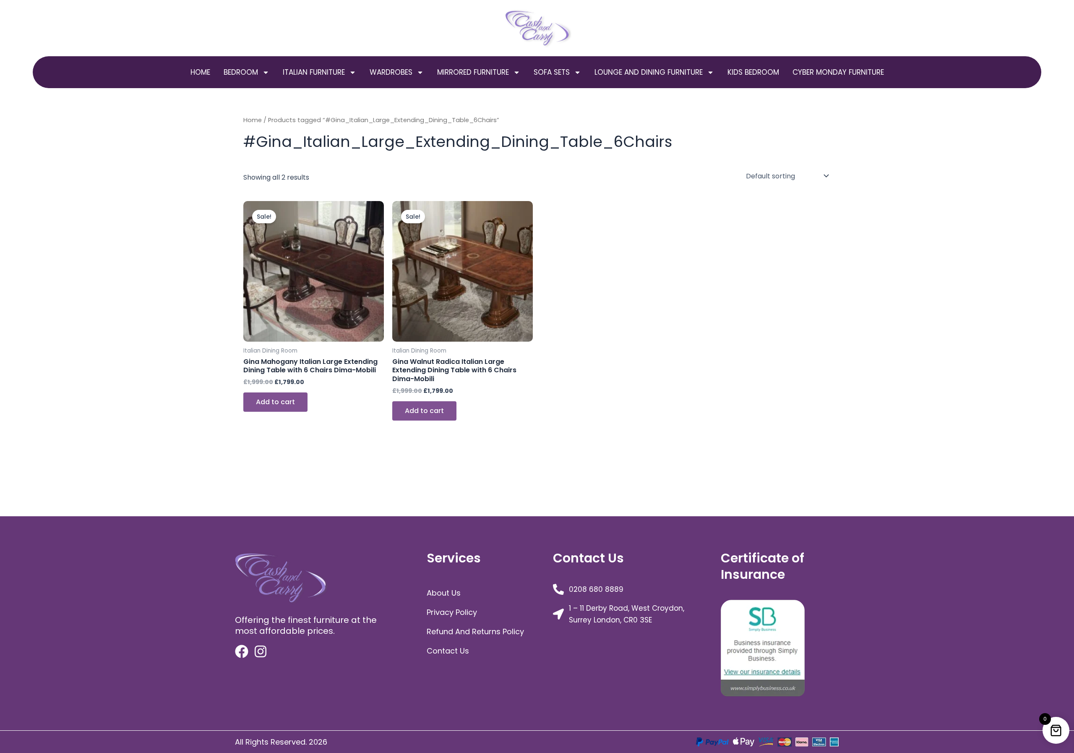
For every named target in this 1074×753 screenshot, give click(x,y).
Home (200, 72)
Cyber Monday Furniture (838, 72)
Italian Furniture (314, 72)
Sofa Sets (552, 72)
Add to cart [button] (275, 402)
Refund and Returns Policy (475, 631)
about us (444, 593)
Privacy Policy (452, 612)
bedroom (241, 72)
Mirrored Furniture (473, 72)
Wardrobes (391, 72)
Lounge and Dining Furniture (648, 72)
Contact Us (448, 651)
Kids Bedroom (753, 72)
